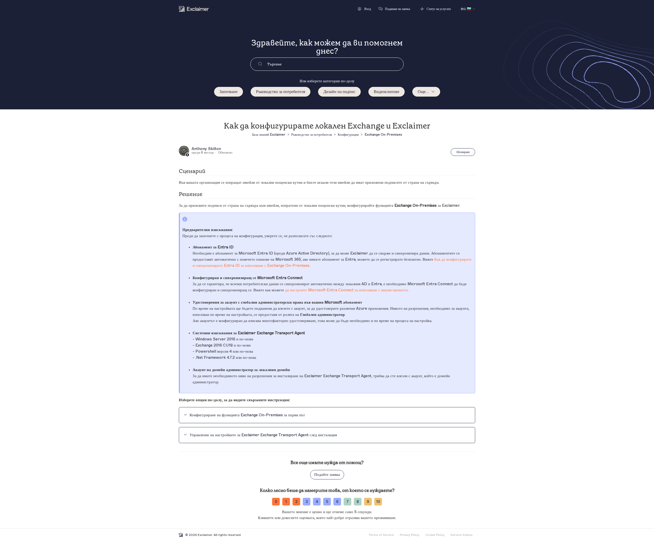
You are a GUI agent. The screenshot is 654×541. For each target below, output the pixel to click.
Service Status (461, 534)
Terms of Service (381, 534)
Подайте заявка (327, 475)
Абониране (463, 152)
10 (378, 502)
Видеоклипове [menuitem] (386, 92)
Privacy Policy (409, 534)
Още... (423, 92)
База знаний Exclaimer (268, 134)
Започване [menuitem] (228, 92)
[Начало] (194, 9)
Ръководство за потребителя (280, 92)
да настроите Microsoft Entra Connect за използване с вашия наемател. (347, 290)
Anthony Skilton (206, 149)
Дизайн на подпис (339, 92)
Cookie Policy (435, 534)
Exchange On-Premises (383, 134)
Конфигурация (348, 134)
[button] (364, 9)
